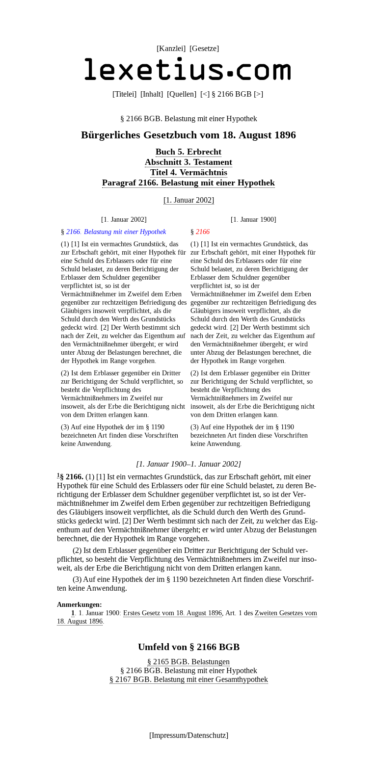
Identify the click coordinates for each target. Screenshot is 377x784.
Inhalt (152, 94)
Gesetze (204, 48)
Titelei (124, 94)
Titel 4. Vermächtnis (188, 172)
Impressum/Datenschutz (189, 735)
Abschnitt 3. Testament (188, 162)
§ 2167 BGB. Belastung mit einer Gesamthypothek (188, 679)
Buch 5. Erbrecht (188, 152)
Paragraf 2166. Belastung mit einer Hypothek (188, 182)
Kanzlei (171, 48)
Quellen (181, 94)
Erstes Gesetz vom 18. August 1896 (172, 613)
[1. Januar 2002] (188, 200)
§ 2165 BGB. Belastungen (188, 661)
